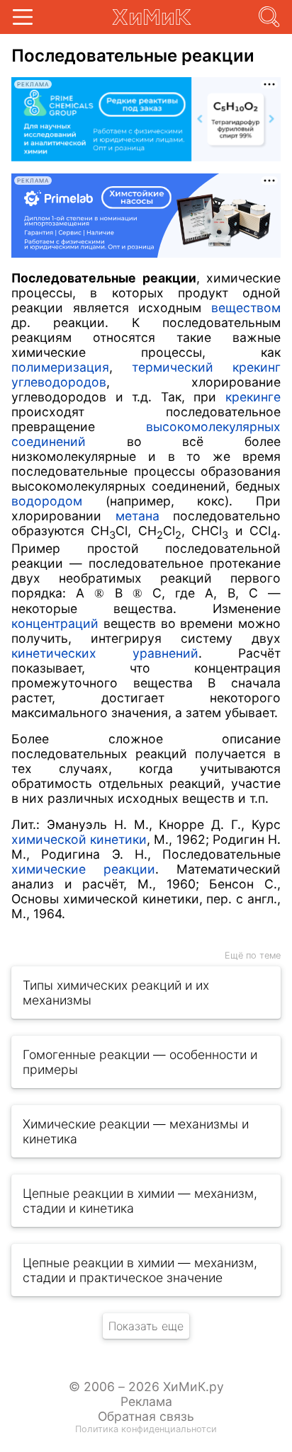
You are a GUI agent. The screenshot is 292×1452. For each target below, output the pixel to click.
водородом (46, 500)
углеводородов (58, 382)
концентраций (55, 623)
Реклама (146, 1401)
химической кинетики (79, 839)
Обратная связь (146, 1416)
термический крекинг (206, 367)
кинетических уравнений (104, 653)
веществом (246, 307)
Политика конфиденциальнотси (146, 1429)
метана (137, 515)
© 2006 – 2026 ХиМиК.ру (146, 1386)
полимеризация (60, 367)
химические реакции (83, 869)
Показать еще (146, 1326)
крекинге (253, 396)
